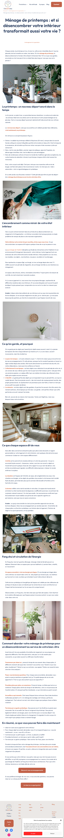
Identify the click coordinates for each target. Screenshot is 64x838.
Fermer (61, 9)
